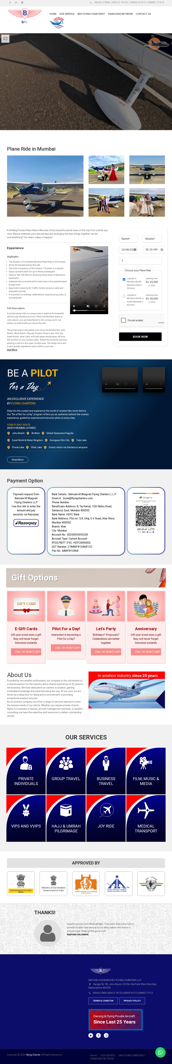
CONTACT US (143, 14)
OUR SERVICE (66, 14)
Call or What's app (27, 651)
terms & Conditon (103, 1001)
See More (12, 349)
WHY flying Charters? (91, 14)
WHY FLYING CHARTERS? (132, 1055)
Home (53, 14)
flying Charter (33, 1054)
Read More (18, 459)
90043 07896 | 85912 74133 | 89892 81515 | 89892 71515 (129, 2)
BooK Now (140, 336)
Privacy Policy (132, 1001)
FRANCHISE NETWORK (120, 14)
